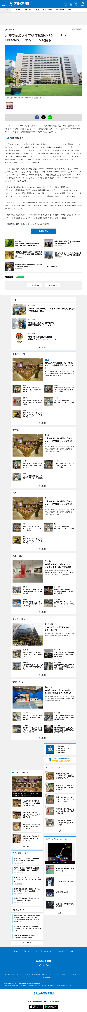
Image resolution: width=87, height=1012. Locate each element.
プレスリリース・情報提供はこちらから (35, 974)
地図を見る (43, 231)
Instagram (75, 4)
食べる (18, 10)
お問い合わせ (78, 974)
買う (37, 10)
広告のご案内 (46, 977)
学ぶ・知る (60, 10)
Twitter (71, 4)
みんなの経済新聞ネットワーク (43, 993)
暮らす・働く (48, 10)
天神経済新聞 (19, 4)
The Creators (51, 267)
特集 (69, 10)
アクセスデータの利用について (60, 974)
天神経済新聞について (12, 974)
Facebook (66, 4)
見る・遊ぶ (28, 10)
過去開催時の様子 (16, 138)
